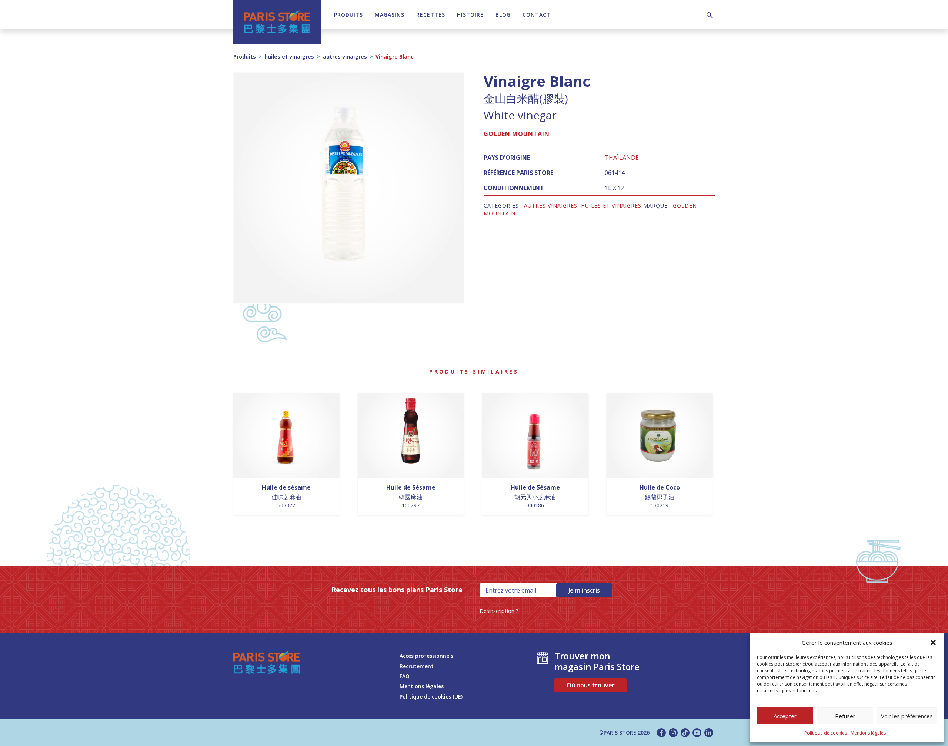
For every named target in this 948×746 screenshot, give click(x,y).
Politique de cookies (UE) (431, 696)
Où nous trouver (591, 685)
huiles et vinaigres (289, 56)
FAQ (405, 676)
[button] (933, 642)
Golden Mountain (517, 134)
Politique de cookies (825, 733)
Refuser (845, 716)
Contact (537, 14)
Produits (348, 14)
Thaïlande (622, 157)
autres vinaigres (345, 56)
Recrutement (417, 666)
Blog (503, 14)
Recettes (430, 14)
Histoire (470, 14)
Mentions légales (868, 733)
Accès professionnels (426, 655)
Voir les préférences (907, 716)
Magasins (389, 14)
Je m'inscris (584, 590)
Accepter (785, 716)
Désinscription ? (499, 610)
